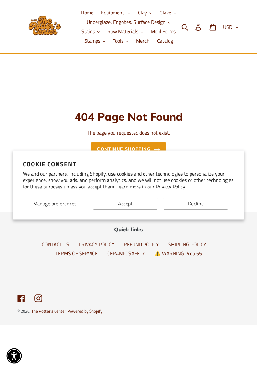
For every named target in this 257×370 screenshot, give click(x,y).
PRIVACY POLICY (96, 244)
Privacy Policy (170, 187)
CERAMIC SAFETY (126, 253)
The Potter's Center (48, 311)
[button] (14, 356)
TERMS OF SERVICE (76, 253)
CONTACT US (55, 244)
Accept (125, 203)
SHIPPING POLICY (187, 244)
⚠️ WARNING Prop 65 (178, 253)
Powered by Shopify (84, 311)
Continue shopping (123, 149)
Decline (196, 203)
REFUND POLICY (141, 244)
